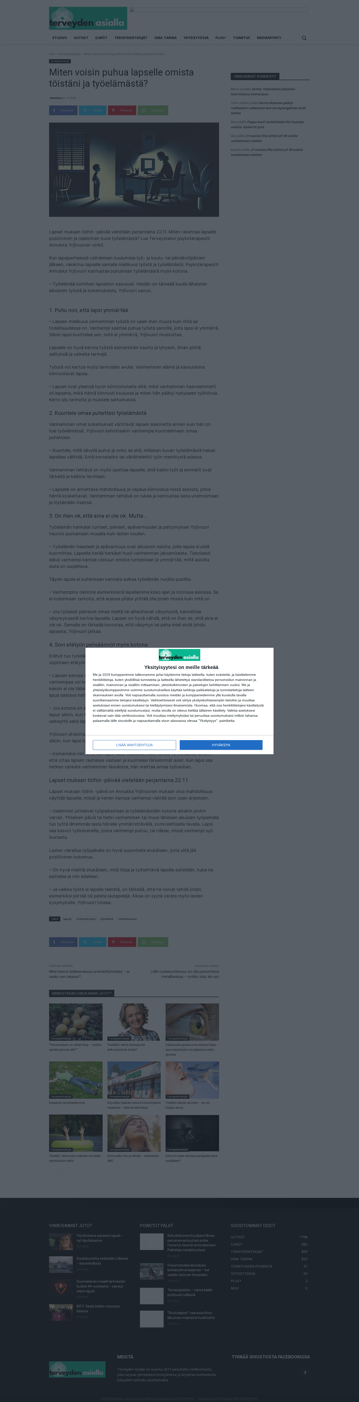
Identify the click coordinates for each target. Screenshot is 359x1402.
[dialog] (179, 701)
